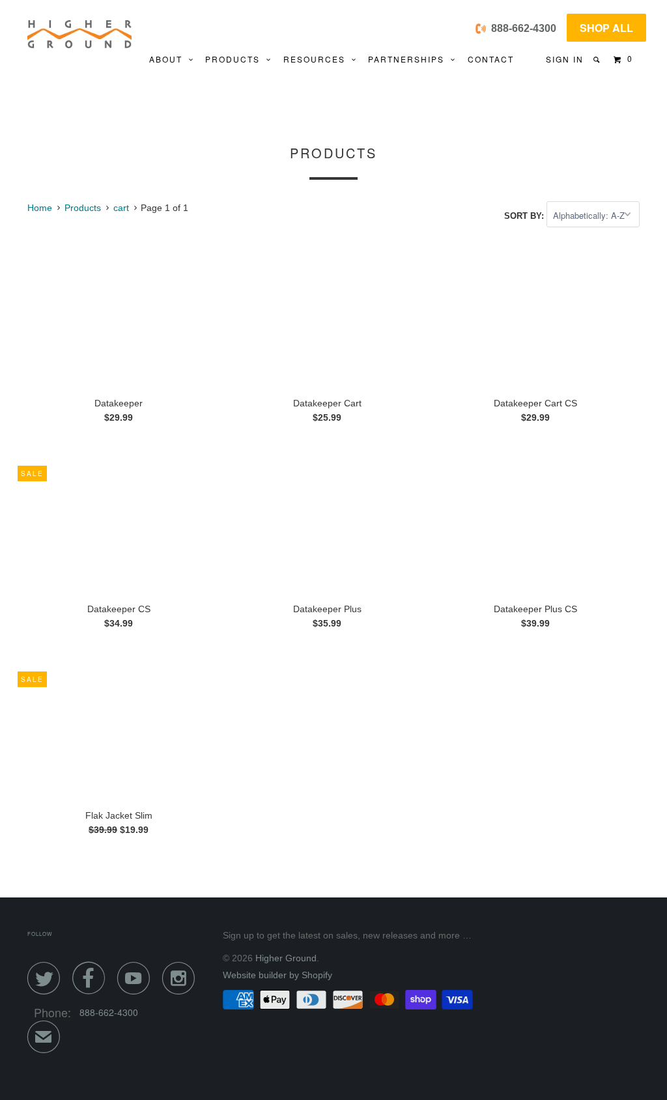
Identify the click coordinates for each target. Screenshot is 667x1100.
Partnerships (409, 58)
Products (235, 58)
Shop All (606, 27)
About (169, 58)
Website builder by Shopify (277, 975)
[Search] (597, 59)
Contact (491, 58)
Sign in (565, 58)
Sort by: (525, 216)
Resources (317, 58)
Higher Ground (286, 958)
